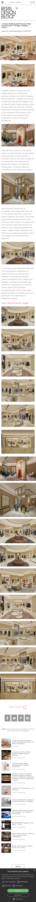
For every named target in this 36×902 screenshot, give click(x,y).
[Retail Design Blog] (18, 13)
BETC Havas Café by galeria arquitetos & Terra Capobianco (23, 835)
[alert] (18, 885)
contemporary (25, 729)
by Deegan (15, 746)
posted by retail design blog (11, 31)
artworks (8, 729)
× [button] (34, 870)
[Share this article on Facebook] (7, 718)
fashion (9, 731)
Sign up (18, 2)
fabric (32, 729)
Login (12, 2)
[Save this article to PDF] (28, 718)
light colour (15, 731)
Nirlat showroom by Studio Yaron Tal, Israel (22, 846)
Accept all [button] (18, 890)
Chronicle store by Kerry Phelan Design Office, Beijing (21, 753)
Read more (17, 878)
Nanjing (26, 731)
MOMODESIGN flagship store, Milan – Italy (23, 823)
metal (21, 731)
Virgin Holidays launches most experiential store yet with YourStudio (23, 742)
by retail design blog (18, 758)
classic (18, 729)
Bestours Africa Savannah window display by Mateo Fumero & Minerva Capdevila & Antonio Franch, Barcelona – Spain (23, 777)
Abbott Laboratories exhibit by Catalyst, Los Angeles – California (23, 812)
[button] (3, 882)
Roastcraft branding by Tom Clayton (23, 789)
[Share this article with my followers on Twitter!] (14, 718)
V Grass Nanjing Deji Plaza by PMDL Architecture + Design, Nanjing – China (16, 26)
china (13, 729)
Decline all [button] (18, 895)
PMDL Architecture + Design (17, 303)
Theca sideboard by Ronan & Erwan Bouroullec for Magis (23, 800)
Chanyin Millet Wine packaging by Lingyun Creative (20, 765)
